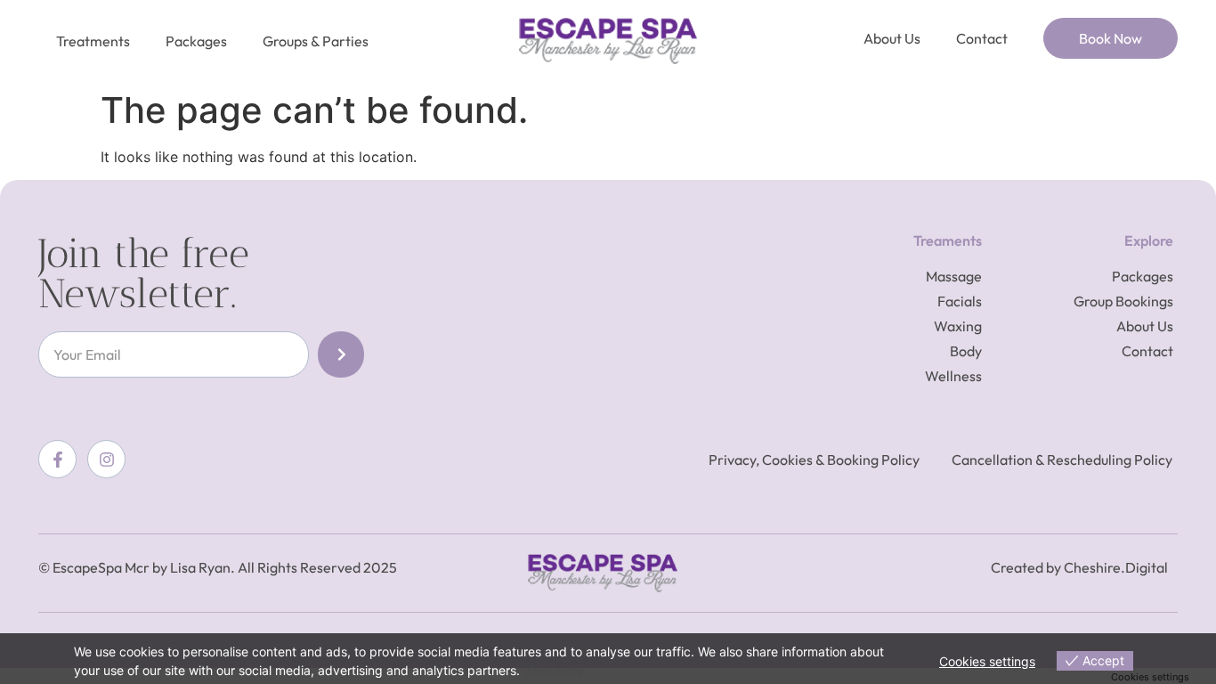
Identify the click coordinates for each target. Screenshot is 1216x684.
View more (553, 670)
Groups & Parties (316, 41)
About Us (891, 38)
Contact (982, 38)
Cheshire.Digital (1116, 567)
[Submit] (341, 354)
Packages (196, 41)
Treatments (93, 41)
